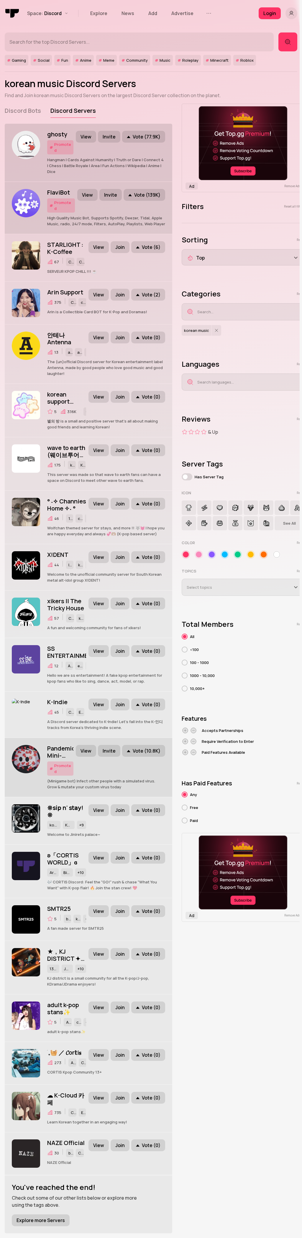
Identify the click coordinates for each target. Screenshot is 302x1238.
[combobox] (248, 312)
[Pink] (199, 554)
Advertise (182, 13)
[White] (277, 554)
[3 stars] (197, 432)
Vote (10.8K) (146, 751)
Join (120, 247)
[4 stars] (204, 432)
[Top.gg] (12, 13)
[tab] (23, 111)
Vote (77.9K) (146, 136)
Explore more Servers (41, 1220)
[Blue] (225, 554)
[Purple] (212, 554)
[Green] (238, 554)
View (86, 136)
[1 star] (185, 432)
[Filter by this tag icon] (189, 507)
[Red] (186, 554)
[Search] (287, 41)
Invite (109, 136)
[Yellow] (251, 554)
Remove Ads (292, 186)
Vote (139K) (147, 195)
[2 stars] (191, 432)
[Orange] (264, 554)
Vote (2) (151, 294)
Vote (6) (151, 247)
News (128, 13)
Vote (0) (151, 337)
